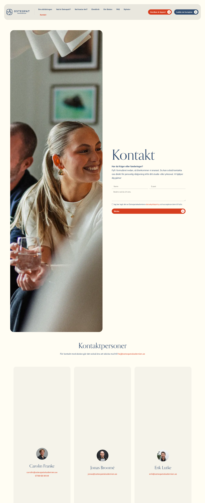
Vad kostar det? (81, 9)
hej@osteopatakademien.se (131, 353)
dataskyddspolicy (153, 204)
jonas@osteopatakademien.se (102, 473)
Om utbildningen (45, 9)
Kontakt (43, 15)
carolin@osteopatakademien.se (42, 472)
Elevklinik (95, 9)
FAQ (118, 9)
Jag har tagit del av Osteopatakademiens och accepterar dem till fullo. (148, 204)
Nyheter (127, 9)
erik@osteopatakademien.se (163, 473)
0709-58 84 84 (42, 475)
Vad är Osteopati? (63, 9)
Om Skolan (107, 9)
